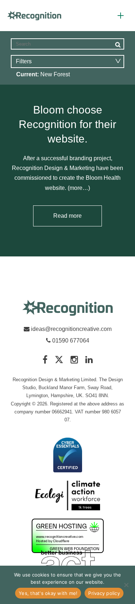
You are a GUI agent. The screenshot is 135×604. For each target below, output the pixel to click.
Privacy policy (104, 593)
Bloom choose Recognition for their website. (67, 124)
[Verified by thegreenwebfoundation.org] (67, 536)
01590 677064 (70, 340)
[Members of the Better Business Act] (67, 564)
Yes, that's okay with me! (48, 593)
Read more (67, 216)
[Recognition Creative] (67, 308)
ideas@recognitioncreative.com (71, 329)
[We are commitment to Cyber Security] (68, 455)
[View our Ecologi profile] (67, 496)
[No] (126, 584)
